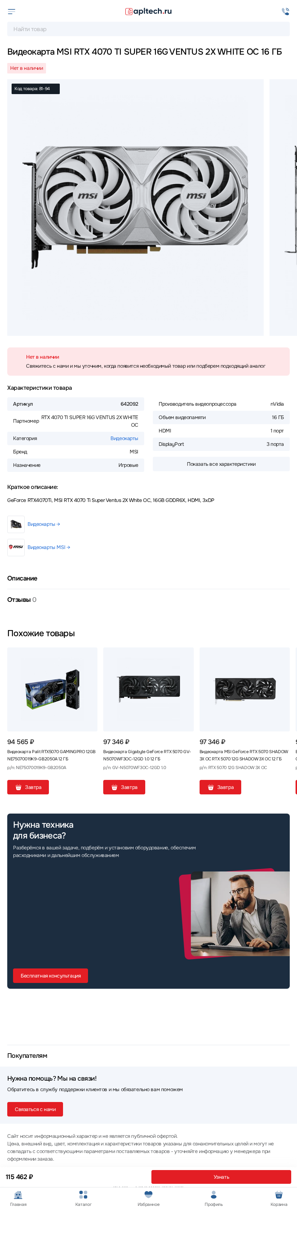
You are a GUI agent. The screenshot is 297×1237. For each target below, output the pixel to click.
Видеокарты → (44, 524)
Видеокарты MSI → (49, 547)
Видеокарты (124, 438)
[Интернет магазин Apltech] (148, 11)
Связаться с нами (35, 1109)
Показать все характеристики (221, 464)
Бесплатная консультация (50, 975)
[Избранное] (89, 655)
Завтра (33, 787)
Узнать (221, 1177)
